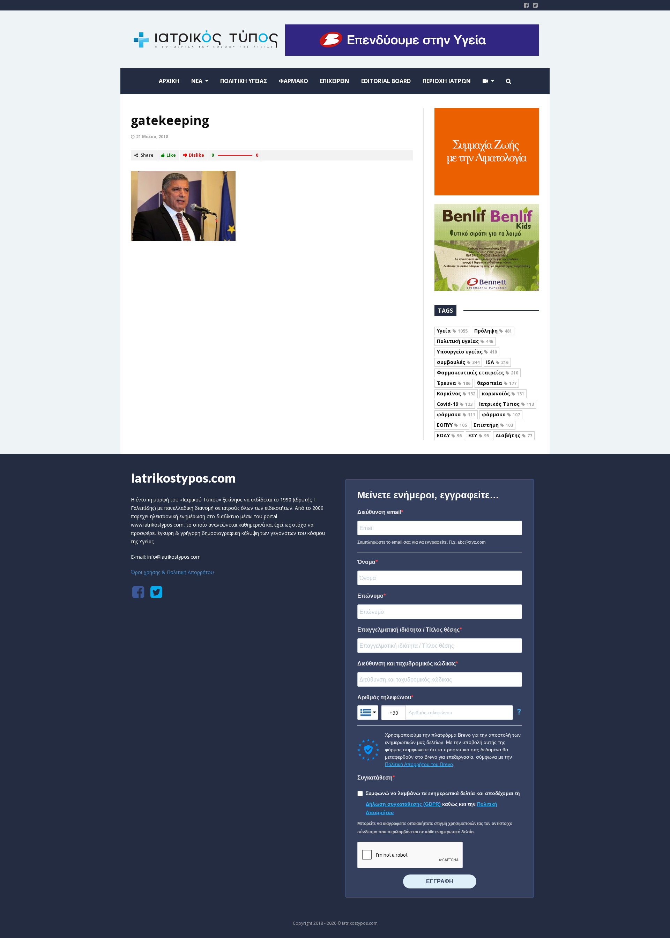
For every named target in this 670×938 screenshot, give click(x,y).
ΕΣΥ (478, 435)
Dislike (196, 155)
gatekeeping (170, 120)
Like (171, 155)
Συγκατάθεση (375, 778)
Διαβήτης (514, 435)
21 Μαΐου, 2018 (152, 137)
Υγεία (452, 330)
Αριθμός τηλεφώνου (384, 697)
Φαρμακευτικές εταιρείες (477, 372)
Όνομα (366, 562)
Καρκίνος (456, 393)
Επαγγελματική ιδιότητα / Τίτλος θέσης (408, 630)
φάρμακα (456, 414)
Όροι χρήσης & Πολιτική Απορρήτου (172, 572)
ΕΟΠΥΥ (452, 425)
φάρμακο (501, 414)
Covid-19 (454, 404)
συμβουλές (458, 362)
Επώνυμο (370, 596)
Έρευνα (453, 383)
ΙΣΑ (497, 362)
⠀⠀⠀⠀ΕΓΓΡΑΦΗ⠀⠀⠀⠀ (439, 881)
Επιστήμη (493, 425)
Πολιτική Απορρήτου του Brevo (419, 764)
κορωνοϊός (503, 393)
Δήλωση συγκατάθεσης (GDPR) (404, 804)
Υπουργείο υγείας (467, 351)
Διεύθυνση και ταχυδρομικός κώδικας (406, 664)
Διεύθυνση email (379, 512)
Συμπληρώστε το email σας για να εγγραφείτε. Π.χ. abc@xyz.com (421, 542)
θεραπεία (496, 383)
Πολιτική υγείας (465, 341)
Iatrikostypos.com (183, 477)
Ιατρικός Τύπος (506, 404)
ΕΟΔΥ (449, 435)
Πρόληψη (493, 330)
